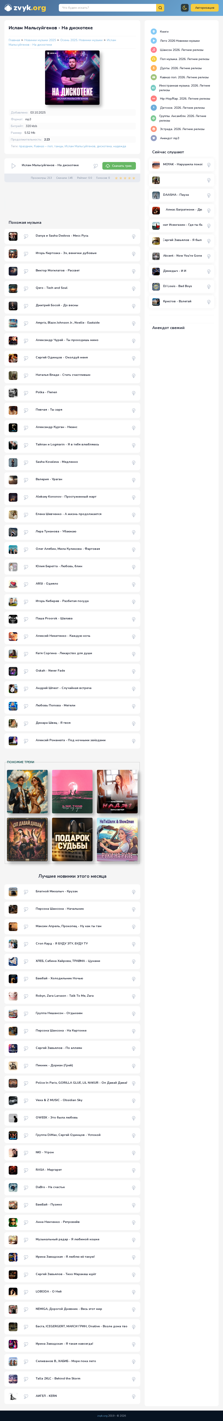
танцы (58, 146)
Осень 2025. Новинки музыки (81, 40)
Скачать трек (122, 166)
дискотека (104, 146)
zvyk (30, 8)
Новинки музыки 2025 (40, 40)
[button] (205, 8)
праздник (25, 146)
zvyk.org (102, 1416)
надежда (119, 146)
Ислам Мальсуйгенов (80, 146)
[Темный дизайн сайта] (185, 8)
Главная (14, 40)
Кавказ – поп (43, 146)
